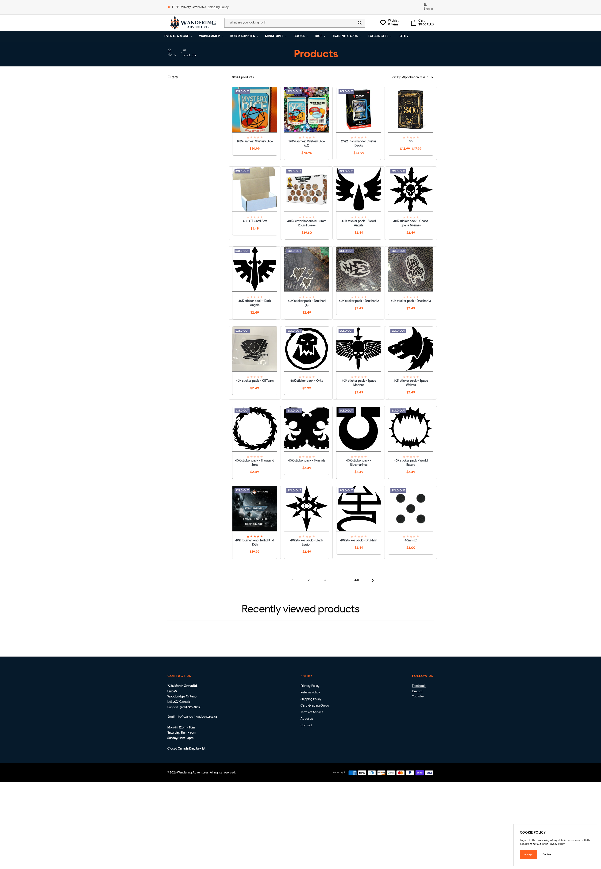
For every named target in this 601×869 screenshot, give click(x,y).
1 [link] (292, 580)
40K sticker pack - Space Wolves (410, 383)
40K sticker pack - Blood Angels (359, 223)
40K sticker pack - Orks (306, 380)
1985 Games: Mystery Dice (255, 141)
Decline (547, 854)
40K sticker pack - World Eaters (411, 462)
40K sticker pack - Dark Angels (254, 303)
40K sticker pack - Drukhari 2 (359, 301)
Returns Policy (310, 692)
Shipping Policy (218, 7)
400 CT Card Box (255, 221)
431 (356, 580)
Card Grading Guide (314, 705)
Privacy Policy (310, 686)
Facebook (419, 686)
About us (306, 718)
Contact (306, 725)
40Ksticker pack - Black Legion (306, 542)
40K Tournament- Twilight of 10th (254, 542)
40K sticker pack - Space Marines (359, 383)
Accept (528, 854)
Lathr (403, 36)
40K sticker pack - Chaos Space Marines (410, 223)
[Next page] (372, 580)
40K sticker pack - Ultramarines (358, 462)
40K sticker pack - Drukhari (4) (307, 303)
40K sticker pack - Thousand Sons (254, 462)
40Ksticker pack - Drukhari (358, 540)
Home (171, 54)
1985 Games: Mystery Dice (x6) (307, 143)
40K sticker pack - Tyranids (306, 460)
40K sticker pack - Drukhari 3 (411, 301)
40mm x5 (411, 540)
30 (410, 141)
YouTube (418, 696)
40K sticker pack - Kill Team (255, 380)
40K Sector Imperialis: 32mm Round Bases (306, 223)
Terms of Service (311, 712)
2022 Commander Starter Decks (358, 143)
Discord (417, 691)
